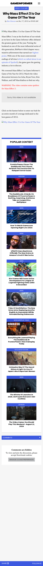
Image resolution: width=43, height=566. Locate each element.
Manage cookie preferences (21, 459)
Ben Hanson (11, 21)
